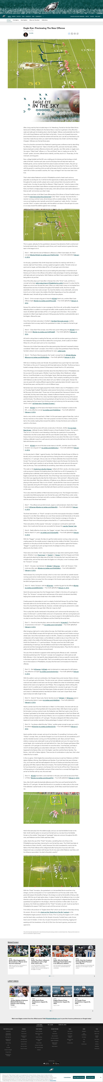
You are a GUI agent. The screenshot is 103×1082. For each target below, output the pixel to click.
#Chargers (32, 507)
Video (84, 1028)
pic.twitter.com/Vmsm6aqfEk (49, 532)
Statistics (97, 1043)
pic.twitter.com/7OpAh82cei (51, 410)
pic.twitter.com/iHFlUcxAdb (47, 301)
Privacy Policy (8, 1052)
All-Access (84, 1037)
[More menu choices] (43, 16)
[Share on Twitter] (72, 34)
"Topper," (58, 555)
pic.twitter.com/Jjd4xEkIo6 (51, 700)
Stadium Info (23, 1031)
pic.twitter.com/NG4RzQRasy (40, 357)
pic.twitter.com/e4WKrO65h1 (34, 588)
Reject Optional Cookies (79, 1077)
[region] (51, 1077)
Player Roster (96, 1031)
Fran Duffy (31, 33)
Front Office (97, 1039)
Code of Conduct (24, 1048)
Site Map (54, 1031)
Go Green (8, 1047)
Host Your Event (24, 1046)
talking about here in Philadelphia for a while (49, 283)
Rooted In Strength (8, 1049)
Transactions (96, 1048)
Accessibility (8, 1031)
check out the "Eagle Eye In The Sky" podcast (54, 912)
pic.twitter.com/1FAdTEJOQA (49, 255)
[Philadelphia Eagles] (51, 1069)
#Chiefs (37, 255)
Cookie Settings (67, 1077)
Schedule (39, 1049)
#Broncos (28, 357)
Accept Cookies (90, 1077)
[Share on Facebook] (69, 34)
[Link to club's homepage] (4, 16)
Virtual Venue (23, 1033)
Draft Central (70, 1031)
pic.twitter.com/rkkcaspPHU (44, 778)
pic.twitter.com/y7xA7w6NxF (53, 624)
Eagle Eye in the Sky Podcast (43, 469)
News (70, 1028)
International (54, 1033)
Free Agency (70, 1033)
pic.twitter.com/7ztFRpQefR (46, 332)
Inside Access (84, 1043)
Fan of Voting (8, 1042)
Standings (97, 1046)
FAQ (8, 1045)
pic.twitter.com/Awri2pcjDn (47, 726)
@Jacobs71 (64, 622)
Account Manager (39, 1031)
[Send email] (75, 34)
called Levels (61, 351)
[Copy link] (77, 34)
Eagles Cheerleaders (54, 1040)
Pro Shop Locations (54, 1038)
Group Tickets (39, 1042)
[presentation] (94, 976)
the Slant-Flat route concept (59, 321)
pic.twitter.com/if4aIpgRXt (49, 507)
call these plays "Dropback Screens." (43, 403)
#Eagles (32, 255)
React (84, 1041)
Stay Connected (55, 1035)
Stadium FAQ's (24, 1043)
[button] (50, 976)
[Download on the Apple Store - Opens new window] (46, 1063)
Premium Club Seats (39, 1045)
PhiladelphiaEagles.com (53, 1018)
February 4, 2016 (69, 357)
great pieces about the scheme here (40, 196)
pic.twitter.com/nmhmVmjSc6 (49, 671)
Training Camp (70, 1042)
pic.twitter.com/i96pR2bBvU (52, 568)
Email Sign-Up (8, 1037)
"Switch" (50, 555)
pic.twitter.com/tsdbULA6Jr (50, 448)
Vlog (84, 1039)
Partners (96, 1041)
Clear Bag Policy (24, 1039)
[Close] (100, 1077)
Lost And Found (24, 1041)
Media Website (54, 1046)
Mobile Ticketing (39, 1037)
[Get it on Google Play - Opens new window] (56, 1064)
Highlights (84, 1031)
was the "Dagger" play (70, 526)
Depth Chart (97, 1033)
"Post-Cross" (41, 555)
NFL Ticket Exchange (39, 1047)
